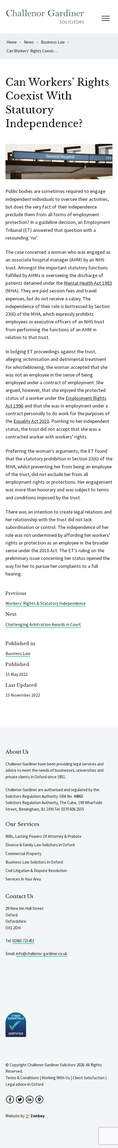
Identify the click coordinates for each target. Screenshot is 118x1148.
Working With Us (56, 1077)
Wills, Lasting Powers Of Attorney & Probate (43, 836)
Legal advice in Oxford (24, 1084)
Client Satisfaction (89, 1077)
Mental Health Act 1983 (88, 283)
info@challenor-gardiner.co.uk (41, 953)
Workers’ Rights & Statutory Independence (45, 603)
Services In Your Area (23, 879)
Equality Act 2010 (31, 421)
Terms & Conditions (22, 1077)
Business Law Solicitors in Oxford (34, 862)
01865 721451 (23, 940)
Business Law (17, 653)
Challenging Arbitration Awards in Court (43, 624)
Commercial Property (23, 853)
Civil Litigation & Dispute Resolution (36, 870)
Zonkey (37, 1115)
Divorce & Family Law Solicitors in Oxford (40, 844)
